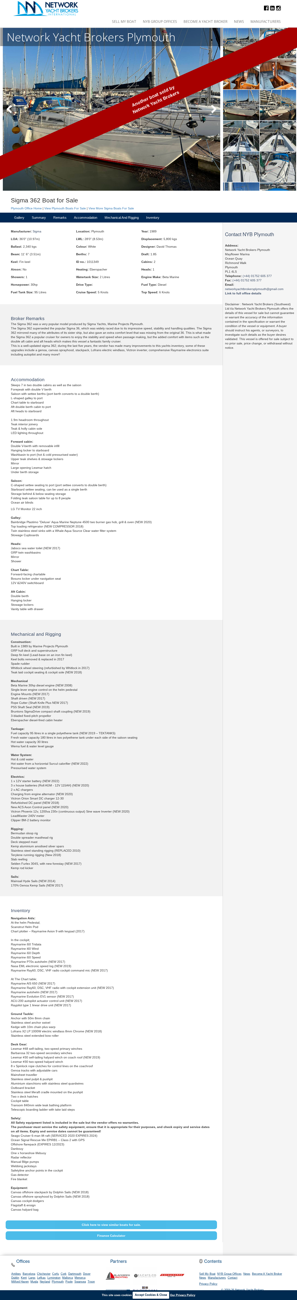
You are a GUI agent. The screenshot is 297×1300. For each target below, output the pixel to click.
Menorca (80, 1277)
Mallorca (67, 1277)
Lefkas (41, 1277)
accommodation (85, 217)
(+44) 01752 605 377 (257, 275)
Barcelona (29, 1273)
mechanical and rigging (122, 217)
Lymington (53, 1277)
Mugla (34, 1281)
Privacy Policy (208, 1283)
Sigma (37, 231)
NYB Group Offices (160, 21)
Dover (86, 1273)
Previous (9, 109)
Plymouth (58, 1281)
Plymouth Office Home (26, 208)
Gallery (19, 217)
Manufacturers (265, 21)
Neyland (45, 1281)
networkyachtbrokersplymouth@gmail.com (254, 288)
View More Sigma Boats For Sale (111, 208)
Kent (24, 1277)
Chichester (43, 1273)
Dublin (15, 1277)
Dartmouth (74, 1273)
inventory (152, 217)
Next (214, 109)
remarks (60, 217)
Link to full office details (243, 293)
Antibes (16, 1273)
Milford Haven (20, 1281)
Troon (91, 1281)
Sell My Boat (124, 21)
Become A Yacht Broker (205, 21)
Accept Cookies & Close (151, 1295)
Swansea (80, 1281)
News (239, 21)
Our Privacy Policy (182, 1295)
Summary (39, 217)
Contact (232, 1277)
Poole (69, 1281)
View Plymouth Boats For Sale (65, 208)
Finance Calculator (111, 1235)
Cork (64, 1273)
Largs (31, 1277)
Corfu (55, 1273)
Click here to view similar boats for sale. (111, 1225)
